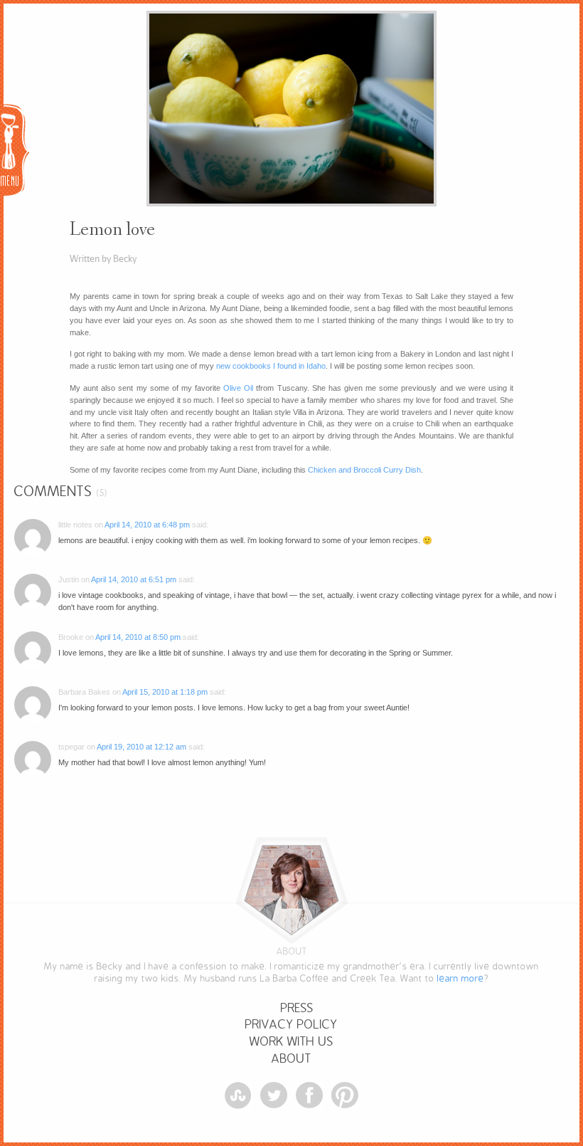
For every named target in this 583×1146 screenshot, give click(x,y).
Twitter (273, 1095)
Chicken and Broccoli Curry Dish (364, 470)
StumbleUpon (238, 1095)
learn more (460, 978)
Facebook (309, 1095)
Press (297, 1008)
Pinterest (344, 1095)
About (291, 1059)
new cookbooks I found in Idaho (271, 366)
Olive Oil (238, 388)
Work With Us (291, 1041)
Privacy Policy (291, 1024)
